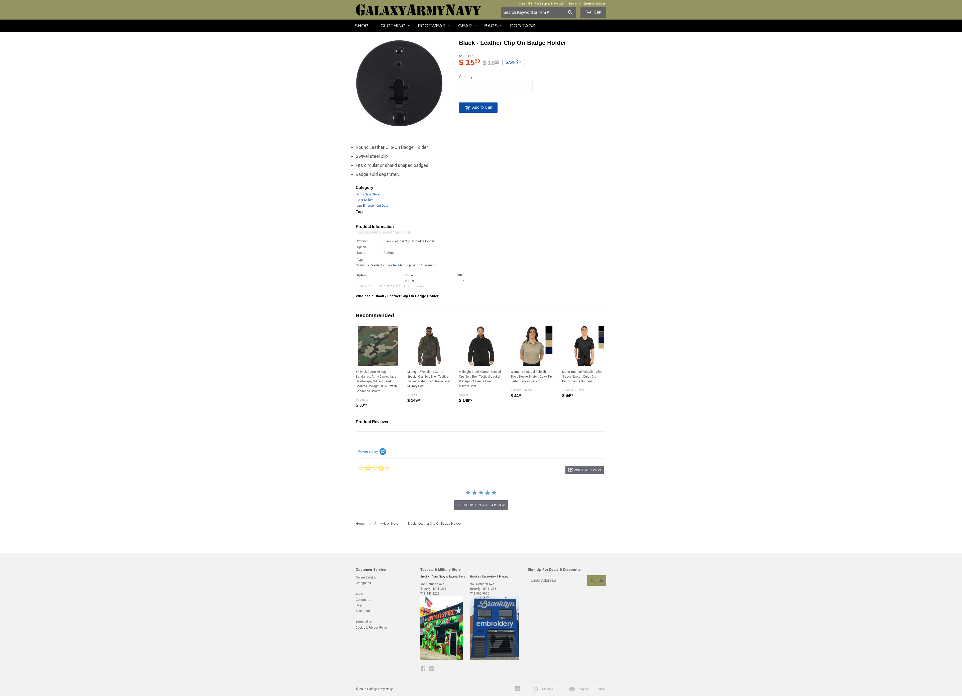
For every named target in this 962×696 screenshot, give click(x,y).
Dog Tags (522, 25)
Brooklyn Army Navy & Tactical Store (442, 576)
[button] (584, 470)
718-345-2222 (429, 593)
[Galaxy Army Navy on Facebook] (423, 669)
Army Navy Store (368, 194)
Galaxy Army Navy (380, 689)
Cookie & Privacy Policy (372, 627)
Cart (597, 12)
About (360, 594)
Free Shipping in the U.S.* (549, 3)
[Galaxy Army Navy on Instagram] (431, 669)
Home (360, 523)
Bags (491, 25)
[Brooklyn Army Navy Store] (441, 658)
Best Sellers (365, 200)
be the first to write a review (481, 505)
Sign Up (596, 580)
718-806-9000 (479, 593)
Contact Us (363, 600)
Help (359, 605)
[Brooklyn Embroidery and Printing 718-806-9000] (494, 659)
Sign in (573, 3)
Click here (392, 265)
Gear (465, 25)
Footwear (432, 25)
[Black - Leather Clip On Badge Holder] (399, 83)
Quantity (465, 77)
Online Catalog (366, 577)
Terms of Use (365, 622)
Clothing (393, 25)
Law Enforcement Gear (372, 205)
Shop (361, 25)
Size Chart (363, 611)
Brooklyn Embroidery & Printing (489, 576)
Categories (363, 583)
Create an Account (594, 3)
